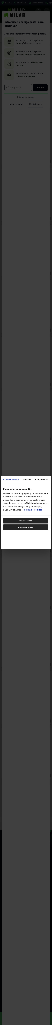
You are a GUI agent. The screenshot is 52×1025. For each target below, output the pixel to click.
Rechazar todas (25, 527)
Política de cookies (32, 510)
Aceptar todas (25, 521)
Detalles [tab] (27, 479)
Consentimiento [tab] (11, 479)
